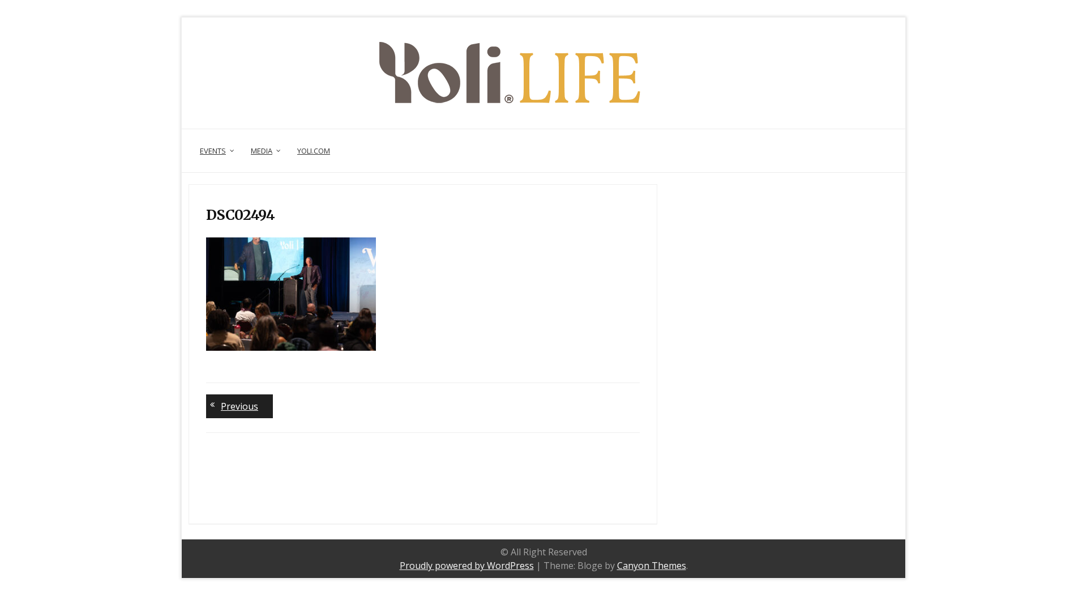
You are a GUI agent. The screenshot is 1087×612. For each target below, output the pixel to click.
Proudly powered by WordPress (467, 565)
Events (213, 151)
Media (261, 151)
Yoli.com (313, 151)
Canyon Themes (651, 565)
